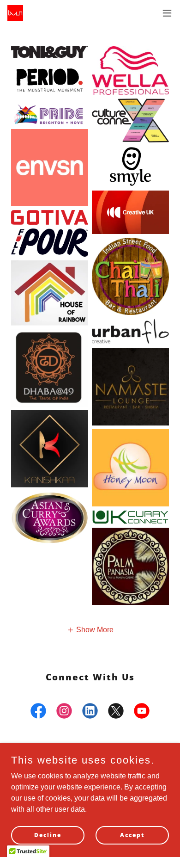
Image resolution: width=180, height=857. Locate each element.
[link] (15, 13)
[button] (167, 13)
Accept (132, 835)
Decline (47, 835)
